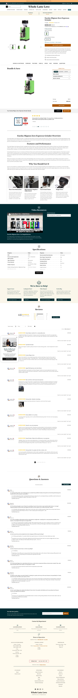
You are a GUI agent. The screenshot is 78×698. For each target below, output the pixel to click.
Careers (60, 675)
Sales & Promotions (39, 672)
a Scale (56, 71)
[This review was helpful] (67, 340)
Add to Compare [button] (58, 42)
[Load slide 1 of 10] (33, 126)
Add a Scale (56, 74)
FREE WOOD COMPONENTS (47, 12)
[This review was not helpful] (69, 340)
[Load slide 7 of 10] (43, 126)
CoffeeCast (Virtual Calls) (60, 682)
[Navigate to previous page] (33, 462)
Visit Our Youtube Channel (45, 299)
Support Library (36, 645)
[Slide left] (8, 47)
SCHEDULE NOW (9, 359)
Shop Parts (27, 299)
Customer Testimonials (60, 680)
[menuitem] (17, 672)
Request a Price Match (50, 42)
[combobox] (14, 7)
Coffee (66, 71)
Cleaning (61, 71)
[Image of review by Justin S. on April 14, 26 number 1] (21, 404)
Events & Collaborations (60, 677)
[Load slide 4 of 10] (38, 126)
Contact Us (61, 673)
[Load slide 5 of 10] (40, 126)
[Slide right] (41, 47)
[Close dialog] (17, 337)
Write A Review (56, 317)
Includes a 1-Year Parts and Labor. (51, 57)
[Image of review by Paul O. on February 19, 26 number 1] (21, 388)
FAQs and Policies (60, 679)
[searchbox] (11, 326)
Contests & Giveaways (39, 682)
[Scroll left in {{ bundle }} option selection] (53, 71)
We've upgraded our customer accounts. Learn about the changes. (39, 1)
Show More (39, 272)
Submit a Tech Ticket (43, 645)
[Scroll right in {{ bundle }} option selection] (70, 71)
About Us (60, 672)
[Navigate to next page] (44, 462)
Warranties (39, 673)
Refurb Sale (30, 12)
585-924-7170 (40, 639)
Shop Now (30, 14)
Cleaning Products (58, 76)
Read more (22, 360)
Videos (39, 679)
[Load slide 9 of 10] (46, 126)
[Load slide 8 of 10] (45, 126)
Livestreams (60, 684)
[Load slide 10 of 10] (48, 126)
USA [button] (8, 3)
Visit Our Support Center (12, 299)
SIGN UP (66, 613)
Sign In (17, 672)
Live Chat (46, 639)
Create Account (17, 673)
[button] (59, 215)
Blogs (39, 677)
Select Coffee (56, 78)
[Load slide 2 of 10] (35, 126)
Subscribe (60, 686)
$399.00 (59, 110)
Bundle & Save (61, 68)
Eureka (47, 22)
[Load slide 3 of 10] (36, 126)
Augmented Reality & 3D (39, 680)
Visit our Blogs (60, 299)
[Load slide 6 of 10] (41, 126)
